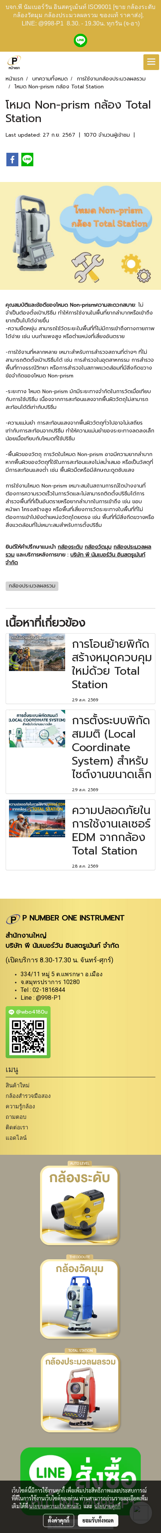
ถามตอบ (16, 1116)
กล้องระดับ (70, 547)
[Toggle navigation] (151, 62)
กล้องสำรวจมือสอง (28, 1095)
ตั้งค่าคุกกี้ (58, 1520)
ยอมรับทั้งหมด (98, 1520)
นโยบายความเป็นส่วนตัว (55, 1506)
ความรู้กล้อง (20, 1106)
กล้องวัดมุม (98, 547)
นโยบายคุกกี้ (107, 1506)
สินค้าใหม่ (18, 1085)
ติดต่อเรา (17, 1127)
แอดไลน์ (16, 1137)
